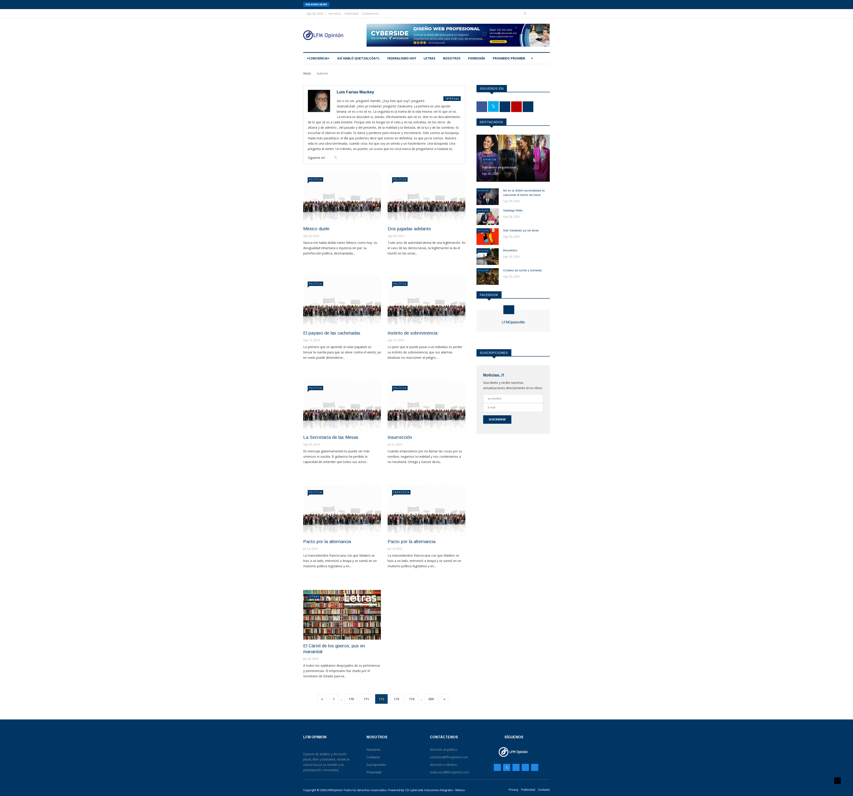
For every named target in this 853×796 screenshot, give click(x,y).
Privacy (513, 790)
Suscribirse (497, 419)
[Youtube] (539, 13)
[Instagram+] (532, 13)
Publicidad (352, 14)
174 (411, 699)
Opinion (489, 159)
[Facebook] (518, 13)
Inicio (307, 73)
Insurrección (400, 437)
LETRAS (429, 58)
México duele (316, 228)
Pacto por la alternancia (327, 541)
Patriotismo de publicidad (499, 167)
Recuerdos (510, 250)
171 (366, 699)
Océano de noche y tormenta (522, 270)
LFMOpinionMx (513, 322)
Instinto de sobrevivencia (412, 333)
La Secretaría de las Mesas (330, 437)
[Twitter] (525, 13)
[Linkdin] (545, 13)
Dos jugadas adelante (409, 228)
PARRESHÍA (476, 58)
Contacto (544, 790)
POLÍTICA (315, 179)
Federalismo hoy (401, 58)
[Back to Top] (837, 780)
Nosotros (335, 14)
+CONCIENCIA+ (318, 58)
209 (431, 699)
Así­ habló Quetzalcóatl (358, 58)
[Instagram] (525, 767)
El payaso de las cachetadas (331, 333)
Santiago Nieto (513, 210)
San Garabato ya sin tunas (521, 230)
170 (351, 699)
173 (396, 699)
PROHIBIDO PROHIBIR (509, 58)
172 (381, 699)
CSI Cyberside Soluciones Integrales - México (435, 790)
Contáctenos (370, 14)
